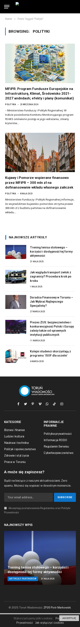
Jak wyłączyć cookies (49, 622)
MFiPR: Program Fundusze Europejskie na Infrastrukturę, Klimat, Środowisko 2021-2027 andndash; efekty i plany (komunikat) (39, 93)
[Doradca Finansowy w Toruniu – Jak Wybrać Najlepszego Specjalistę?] (15, 302)
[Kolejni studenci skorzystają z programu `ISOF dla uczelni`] (15, 356)
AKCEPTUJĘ (69, 618)
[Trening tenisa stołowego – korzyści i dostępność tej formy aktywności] (15, 252)
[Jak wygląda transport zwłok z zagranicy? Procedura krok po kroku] (15, 277)
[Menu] (6, 6)
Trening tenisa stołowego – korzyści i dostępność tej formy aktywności (51, 251)
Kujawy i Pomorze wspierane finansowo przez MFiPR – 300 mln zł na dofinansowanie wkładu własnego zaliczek (39, 182)
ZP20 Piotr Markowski (57, 607)
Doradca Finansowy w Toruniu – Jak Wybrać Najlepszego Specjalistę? (51, 301)
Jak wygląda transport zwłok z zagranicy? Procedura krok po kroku (50, 276)
